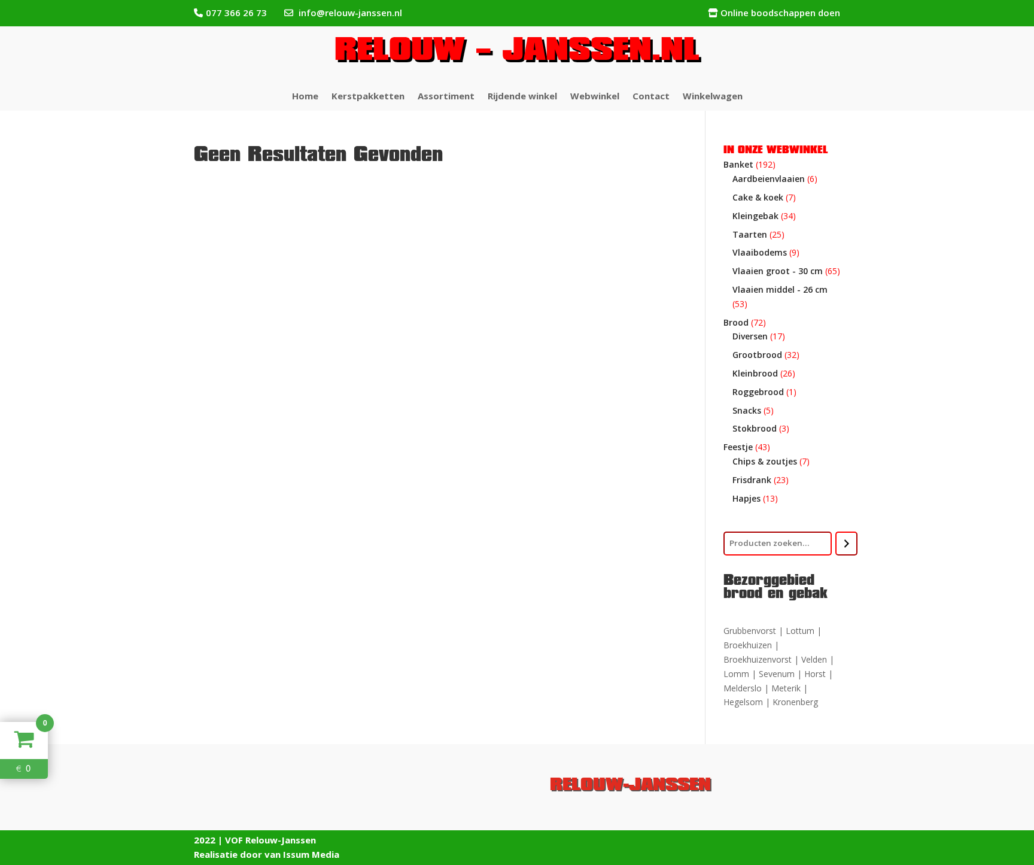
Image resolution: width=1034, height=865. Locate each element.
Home (305, 97)
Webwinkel (594, 97)
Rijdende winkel (522, 97)
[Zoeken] (846, 544)
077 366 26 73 (236, 13)
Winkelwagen (713, 97)
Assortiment (446, 97)
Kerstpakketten (368, 97)
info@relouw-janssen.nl (350, 13)
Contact (651, 97)
